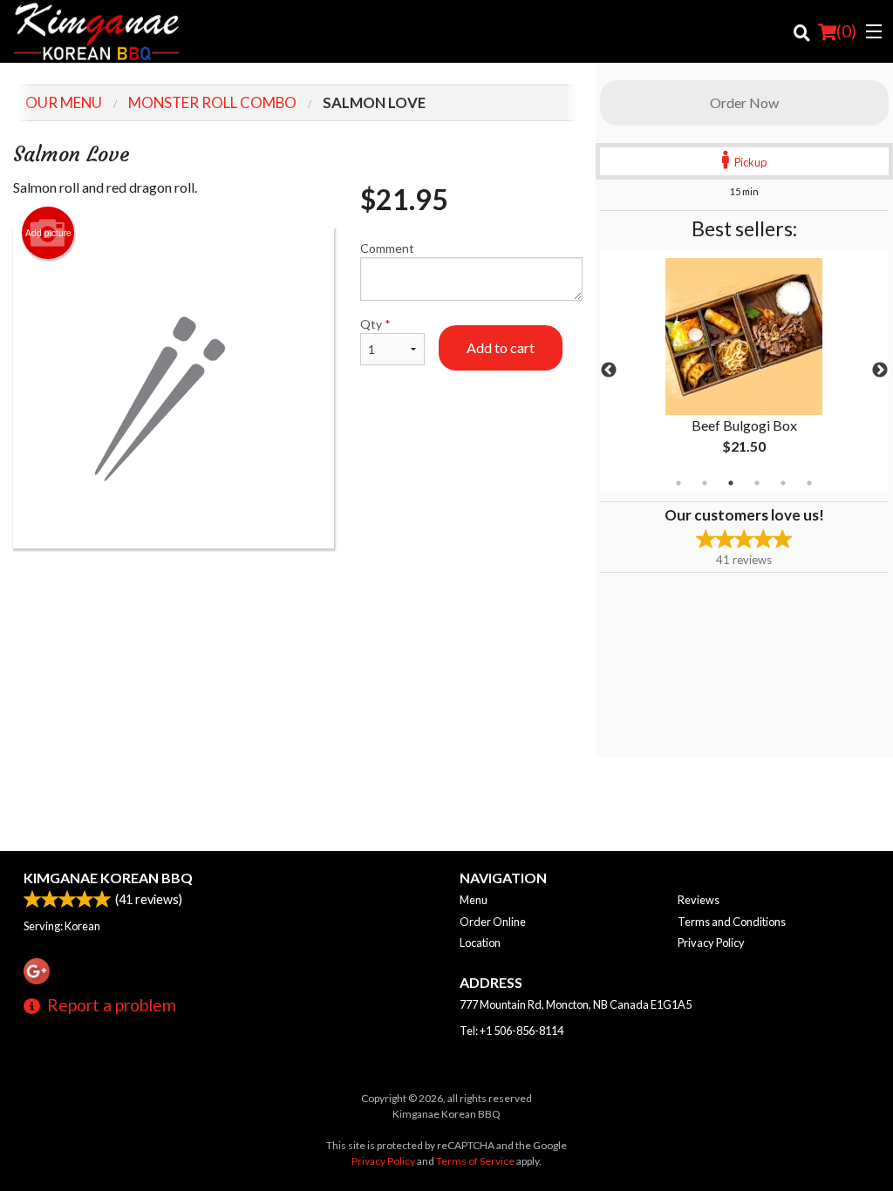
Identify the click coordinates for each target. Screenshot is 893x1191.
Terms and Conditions (732, 922)
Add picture (48, 233)
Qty (375, 323)
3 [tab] (731, 483)
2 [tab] (704, 483)
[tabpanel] (744, 370)
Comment (387, 248)
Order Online (493, 922)
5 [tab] (783, 483)
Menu (473, 900)
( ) (846, 31)
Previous (608, 370)
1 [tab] (678, 483)
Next (880, 370)
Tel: (511, 1031)
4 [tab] (757, 483)
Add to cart (501, 347)
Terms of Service (475, 1160)
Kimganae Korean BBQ (108, 877)
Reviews (698, 900)
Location (480, 942)
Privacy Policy (711, 942)
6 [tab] (809, 483)
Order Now (744, 102)
